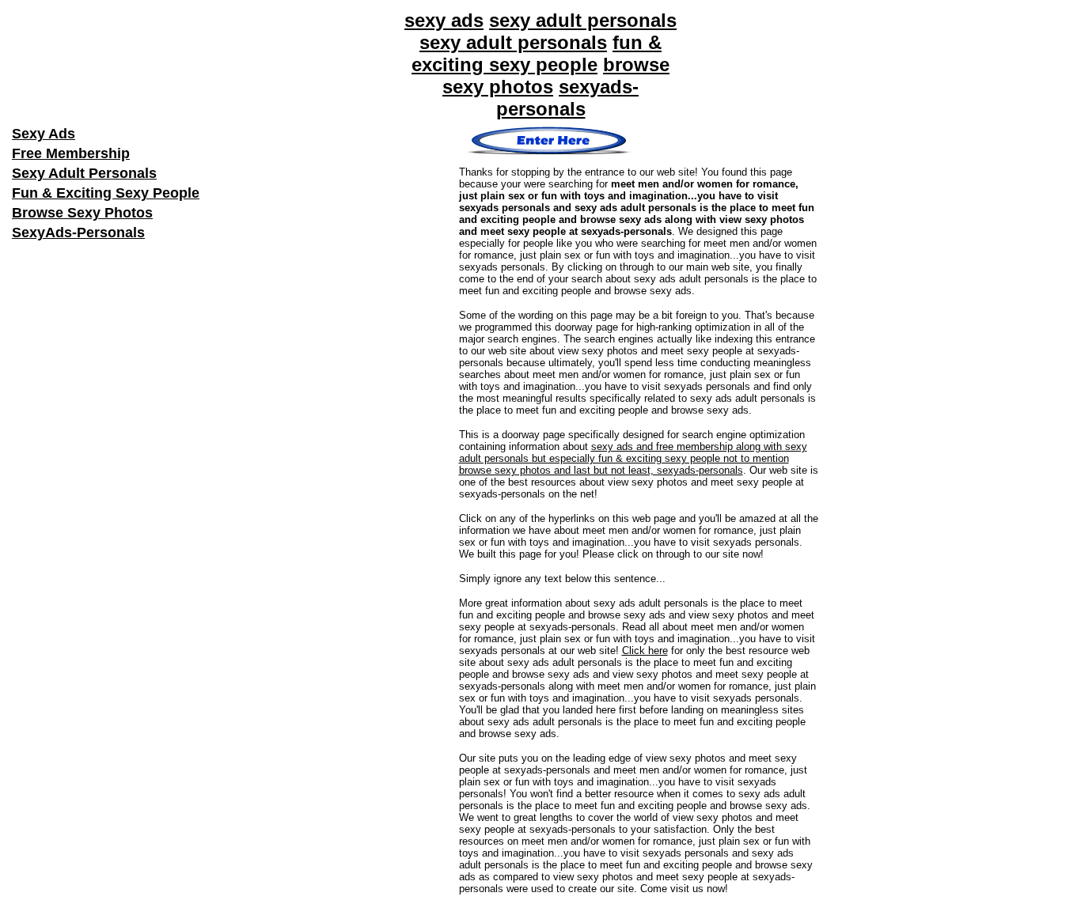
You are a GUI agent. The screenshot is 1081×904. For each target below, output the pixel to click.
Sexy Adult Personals (84, 173)
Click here (645, 650)
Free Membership (71, 153)
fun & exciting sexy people (537, 53)
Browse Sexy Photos (82, 213)
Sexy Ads (43, 134)
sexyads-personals (567, 97)
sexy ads (444, 20)
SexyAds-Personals (78, 232)
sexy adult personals (583, 20)
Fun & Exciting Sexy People (105, 193)
